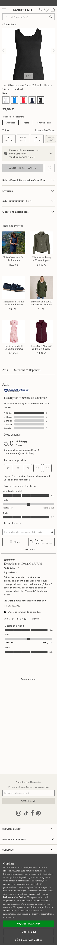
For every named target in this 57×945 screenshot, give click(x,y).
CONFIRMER (28, 800)
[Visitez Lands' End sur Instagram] (18, 813)
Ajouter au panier (22, 168)
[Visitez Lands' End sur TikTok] (25, 813)
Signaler (36, 618)
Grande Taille (44, 122)
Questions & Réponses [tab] (26, 370)
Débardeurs (10, 24)
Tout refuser (28, 931)
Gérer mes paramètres (28, 940)
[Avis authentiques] (16, 390)
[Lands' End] (22, 10)
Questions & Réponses (15, 211)
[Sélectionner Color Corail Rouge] (23, 100)
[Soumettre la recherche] (51, 16)
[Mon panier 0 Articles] (53, 10)
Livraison (7, 191)
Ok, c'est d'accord (28, 923)
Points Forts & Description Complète (23, 180)
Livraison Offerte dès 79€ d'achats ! (28, 3)
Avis (5, 370)
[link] (22, 443)
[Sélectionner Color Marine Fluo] (32, 100)
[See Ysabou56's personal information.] (18, 567)
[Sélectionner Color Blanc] (6, 100)
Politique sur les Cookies (14, 897)
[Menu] (4, 10)
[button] (8, 468)
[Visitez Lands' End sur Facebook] (31, 813)
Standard (11, 122)
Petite (26, 122)
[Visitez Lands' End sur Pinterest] (37, 813)
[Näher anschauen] (3, 51)
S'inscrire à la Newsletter (28, 782)
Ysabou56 (9, 567)
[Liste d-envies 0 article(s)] (46, 10)
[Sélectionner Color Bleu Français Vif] (14, 100)
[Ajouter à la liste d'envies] (50, 168)
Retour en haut (28, 679)
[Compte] (40, 10)
